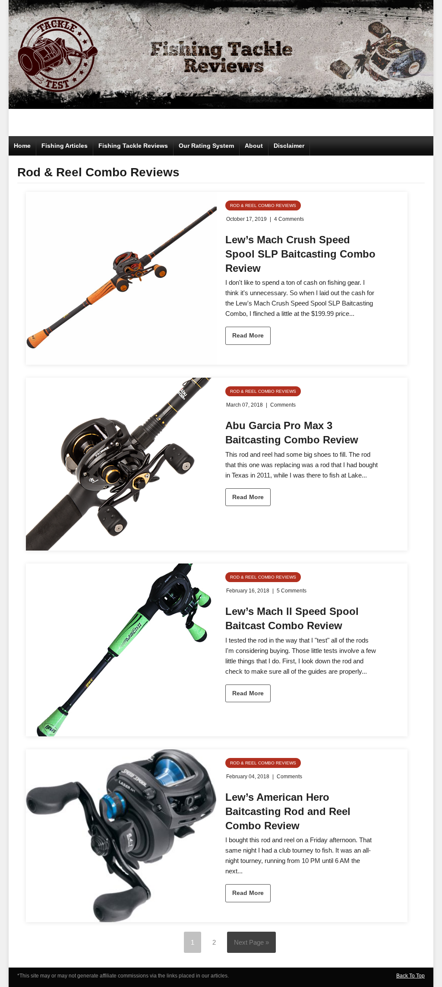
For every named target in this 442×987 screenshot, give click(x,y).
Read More (248, 335)
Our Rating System (206, 145)
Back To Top (410, 976)
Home (22, 145)
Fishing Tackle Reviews (133, 145)
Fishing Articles (64, 145)
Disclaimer (289, 145)
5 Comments (291, 591)
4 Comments (289, 219)
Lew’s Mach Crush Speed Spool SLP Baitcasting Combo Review (300, 254)
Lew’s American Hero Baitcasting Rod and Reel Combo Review (287, 811)
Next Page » (251, 942)
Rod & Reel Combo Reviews (263, 205)
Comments (283, 405)
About (254, 145)
